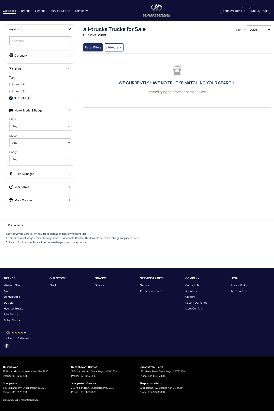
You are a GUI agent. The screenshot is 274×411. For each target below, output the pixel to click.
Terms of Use (239, 291)
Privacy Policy (239, 285)
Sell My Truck (259, 11)
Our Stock (9, 11)
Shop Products (232, 11)
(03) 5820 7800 (19, 392)
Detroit (8, 302)
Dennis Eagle (12, 297)
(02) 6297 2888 (19, 376)
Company (81, 11)
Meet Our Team (194, 308)
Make (12, 119)
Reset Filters (93, 47)
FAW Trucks (11, 314)
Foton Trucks (12, 320)
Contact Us (192, 285)
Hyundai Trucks (13, 308)
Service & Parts (60, 11)
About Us (191, 291)
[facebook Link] (6, 345)
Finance (40, 11)
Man (6, 291)
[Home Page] (156, 10)
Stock (52, 285)
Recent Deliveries (196, 302)
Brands (25, 11)
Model (13, 135)
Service (144, 285)
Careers (190, 297)
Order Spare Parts (151, 291)
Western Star (12, 285)
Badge (13, 152)
